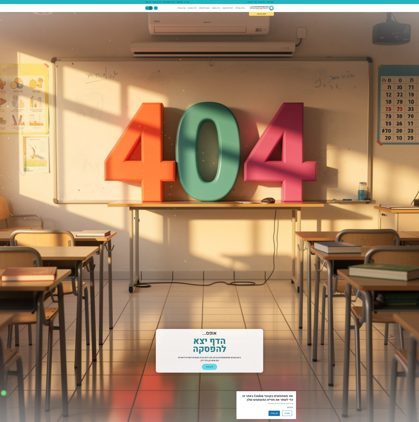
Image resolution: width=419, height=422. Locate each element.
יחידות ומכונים (192, 8)
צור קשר (148, 2)
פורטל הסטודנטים (169, 2)
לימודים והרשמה (227, 8)
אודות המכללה (240, 8)
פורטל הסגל (157, 2)
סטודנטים (261, 2)
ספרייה (186, 2)
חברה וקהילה (181, 8)
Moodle (180, 2)
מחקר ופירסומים (204, 8)
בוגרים (250, 2)
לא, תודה (274, 413)
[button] (156, 8)
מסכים (287, 413)
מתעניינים (270, 2)
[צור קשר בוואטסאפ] (3, 393)
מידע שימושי (216, 8)
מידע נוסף (290, 407)
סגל (255, 2)
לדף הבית (209, 367)
